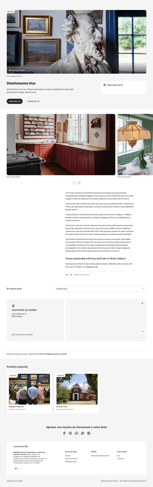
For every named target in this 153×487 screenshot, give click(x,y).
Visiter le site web (114, 85)
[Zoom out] (142, 337)
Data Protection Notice (109, 481)
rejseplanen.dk (91, 267)
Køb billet (13, 101)
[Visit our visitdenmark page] (76, 433)
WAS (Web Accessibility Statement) (133, 481)
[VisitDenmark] (20, 446)
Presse (67, 456)
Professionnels (70, 461)
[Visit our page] (70, 433)
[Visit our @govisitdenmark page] (82, 433)
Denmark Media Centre (100, 456)
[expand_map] (142, 303)
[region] (106, 320)
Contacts (120, 459)
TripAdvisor (32, 101)
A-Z (118, 456)
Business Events (71, 459)
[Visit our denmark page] (64, 433)
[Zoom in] (142, 331)
